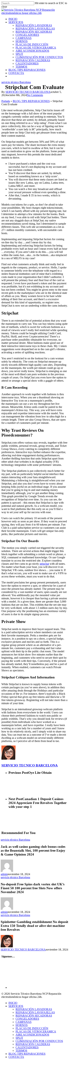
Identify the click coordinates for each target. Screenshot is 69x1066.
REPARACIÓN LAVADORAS (34, 1009)
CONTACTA (16, 1056)
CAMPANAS (23, 1021)
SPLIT (19, 1037)
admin (4, 874)
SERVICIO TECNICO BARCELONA (27, 91)
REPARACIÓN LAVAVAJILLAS (35, 1012)
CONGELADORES (27, 1018)
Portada (5, 101)
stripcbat (44, 563)
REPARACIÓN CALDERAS (33, 1044)
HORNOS (22, 1025)
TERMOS (21, 1050)
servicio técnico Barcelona (16, 82)
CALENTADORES (27, 1047)
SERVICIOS (15, 1006)
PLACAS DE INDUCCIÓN (32, 1028)
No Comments (35, 95)
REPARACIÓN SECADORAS (34, 1015)
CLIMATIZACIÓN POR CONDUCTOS (39, 1041)
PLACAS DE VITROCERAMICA (36, 1031)
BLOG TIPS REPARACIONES (31, 101)
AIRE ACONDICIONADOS (32, 1034)
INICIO (12, 1002)
